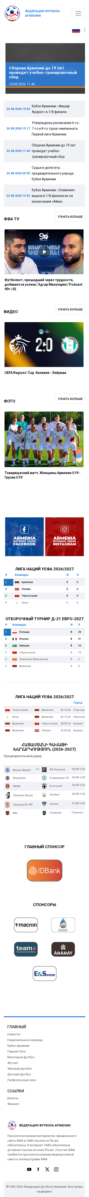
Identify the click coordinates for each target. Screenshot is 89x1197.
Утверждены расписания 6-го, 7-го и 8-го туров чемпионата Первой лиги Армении (55, 128)
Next (74, 68)
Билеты (13, 1098)
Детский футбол (19, 1074)
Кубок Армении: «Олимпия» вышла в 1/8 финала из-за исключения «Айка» (53, 195)
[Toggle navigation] (78, 13)
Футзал (12, 1063)
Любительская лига (21, 1080)
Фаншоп (13, 1104)
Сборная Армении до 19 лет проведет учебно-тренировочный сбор (54, 151)
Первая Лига (16, 1051)
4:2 (37, 769)
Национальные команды (25, 1040)
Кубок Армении (18, 1045)
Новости (13, 1034)
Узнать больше (70, 216)
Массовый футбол (20, 1057)
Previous (14, 68)
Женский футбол (19, 1068)
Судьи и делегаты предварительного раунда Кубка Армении (53, 173)
